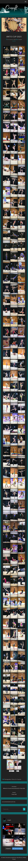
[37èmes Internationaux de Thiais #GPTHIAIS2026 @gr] (8, 829)
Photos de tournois (16, 779)
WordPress (19, 857)
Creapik (20, 39)
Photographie (7, 779)
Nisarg (14, 859)
